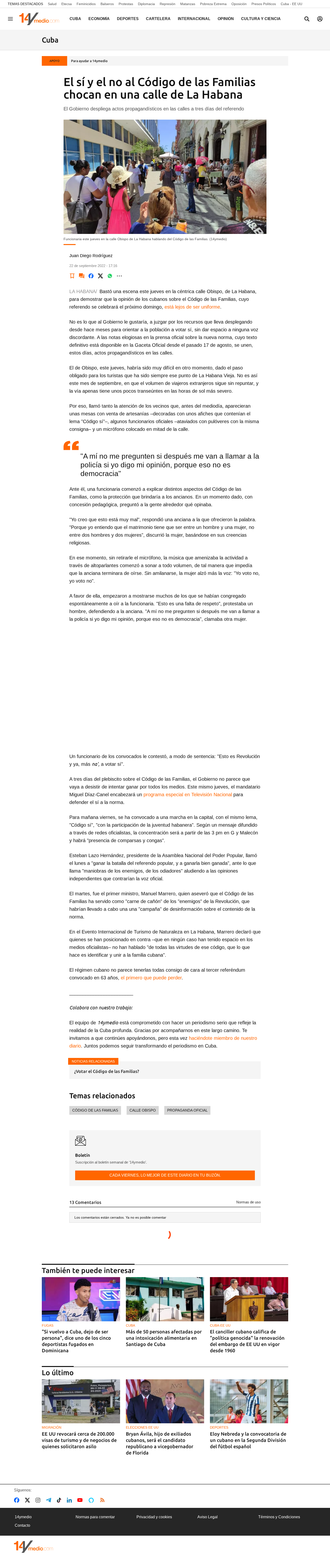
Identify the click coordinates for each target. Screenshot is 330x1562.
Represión (167, 4)
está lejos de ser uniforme (192, 307)
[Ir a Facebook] (17, 1500)
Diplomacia (146, 4)
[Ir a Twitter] (28, 1500)
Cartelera (158, 19)
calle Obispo (142, 1110)
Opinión (226, 19)
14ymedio (23, 1517)
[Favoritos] (72, 276)
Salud (52, 4)
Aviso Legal (207, 1517)
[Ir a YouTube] (81, 1500)
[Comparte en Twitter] (100, 276)
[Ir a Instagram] (39, 1500)
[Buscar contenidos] (307, 19)
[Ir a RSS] (103, 1500)
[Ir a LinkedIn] (70, 1500)
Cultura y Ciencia (261, 19)
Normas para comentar (95, 1517)
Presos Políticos (263, 4)
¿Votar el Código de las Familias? (106, 1071)
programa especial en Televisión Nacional (187, 794)
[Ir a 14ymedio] (40, 19)
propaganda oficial (187, 1110)
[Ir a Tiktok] (60, 1500)
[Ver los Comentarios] (81, 276)
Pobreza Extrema (213, 4)
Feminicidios (86, 4)
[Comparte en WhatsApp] (110, 276)
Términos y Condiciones (279, 1517)
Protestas (126, 4)
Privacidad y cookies (154, 1517)
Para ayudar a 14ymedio (89, 61)
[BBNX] (33, 1546)
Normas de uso (248, 1202)
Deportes (128, 19)
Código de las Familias (95, 1110)
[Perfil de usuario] (320, 19)
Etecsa (66, 4)
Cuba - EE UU (291, 4)
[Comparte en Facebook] (91, 276)
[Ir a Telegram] (49, 1500)
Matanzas (187, 4)
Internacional (194, 19)
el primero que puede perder (151, 977)
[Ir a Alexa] (92, 1500)
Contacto (22, 1525)
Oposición (239, 4)
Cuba (75, 19)
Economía (99, 19)
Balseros (107, 4)
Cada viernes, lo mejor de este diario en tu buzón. (165, 1175)
